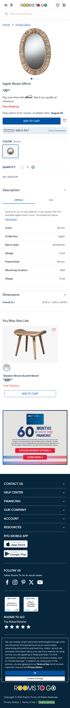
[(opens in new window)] (7, 582)
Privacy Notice (11, 702)
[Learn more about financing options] (35, 459)
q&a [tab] (51, 200)
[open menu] (6, 5)
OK (35, 673)
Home (6, 24)
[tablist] (35, 200)
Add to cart (31, 121)
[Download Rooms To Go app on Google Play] (16, 553)
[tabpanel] (35, 245)
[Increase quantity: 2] (33, 167)
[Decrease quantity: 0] (22, 167)
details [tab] (19, 200)
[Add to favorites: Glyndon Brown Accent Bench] (54, 330)
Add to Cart (30, 393)
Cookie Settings (46, 702)
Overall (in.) (8, 302)
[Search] (5, 13)
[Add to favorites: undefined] (64, 120)
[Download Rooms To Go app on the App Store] (16, 544)
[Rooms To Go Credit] (35, 432)
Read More (11, 219)
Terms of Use (28, 702)
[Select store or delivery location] (11, 5)
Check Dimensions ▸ (57, 131)
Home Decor (23, 24)
